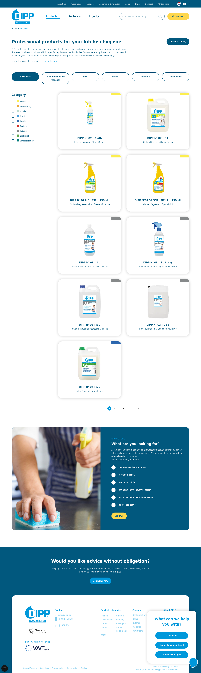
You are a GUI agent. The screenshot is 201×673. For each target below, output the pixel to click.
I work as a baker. (126, 474)
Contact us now (100, 581)
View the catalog (178, 41)
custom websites (170, 669)
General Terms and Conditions (36, 668)
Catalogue (76, 4)
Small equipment (27, 141)
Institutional (176, 76)
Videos (90, 4)
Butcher (115, 76)
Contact (149, 4)
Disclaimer (85, 668)
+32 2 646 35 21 (66, 619)
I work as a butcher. (127, 482)
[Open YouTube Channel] (63, 625)
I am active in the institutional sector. (136, 497)
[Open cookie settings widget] (4, 668)
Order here (163, 4)
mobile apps (156, 669)
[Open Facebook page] (60, 625)
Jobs (127, 4)
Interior (23, 121)
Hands (23, 111)
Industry (23, 131)
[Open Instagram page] (67, 625)
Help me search (178, 16)
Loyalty (94, 16)
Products (52, 16)
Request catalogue (172, 654)
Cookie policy (72, 668)
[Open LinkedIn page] (56, 625)
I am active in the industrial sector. (134, 489)
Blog (137, 4)
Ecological (24, 136)
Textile (22, 116)
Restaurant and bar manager (55, 78)
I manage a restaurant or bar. (132, 467)
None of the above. (127, 505)
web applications (143, 669)
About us (61, 4)
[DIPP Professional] (23, 16)
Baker (85, 76)
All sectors (25, 76)
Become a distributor (109, 4)
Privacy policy (57, 668)
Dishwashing (25, 106)
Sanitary (23, 126)
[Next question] (138, 408)
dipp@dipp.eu (64, 615)
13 (133, 408)
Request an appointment (172, 645)
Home (14, 28)
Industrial (145, 76)
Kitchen (23, 101)
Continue (119, 516)
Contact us (172, 635)
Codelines (174, 666)
